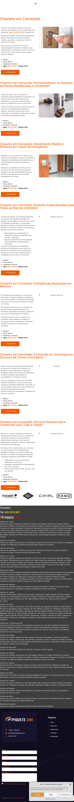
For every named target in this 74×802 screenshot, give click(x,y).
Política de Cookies (50, 798)
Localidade (5, 767)
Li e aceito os (8, 784)
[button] (70, 784)
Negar (51, 795)
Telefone (5, 755)
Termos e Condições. (19, 784)
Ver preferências (64, 795)
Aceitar (37, 795)
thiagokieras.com (19, 798)
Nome (4, 749)
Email (4, 761)
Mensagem (5, 772)
